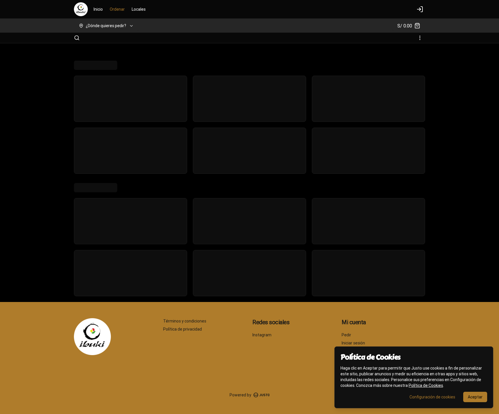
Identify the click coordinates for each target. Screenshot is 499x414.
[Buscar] (77, 38)
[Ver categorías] (420, 38)
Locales (139, 9)
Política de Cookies (426, 385)
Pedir (346, 334)
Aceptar (475, 397)
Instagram (261, 334)
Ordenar (117, 9)
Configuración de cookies (432, 397)
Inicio (98, 9)
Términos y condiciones (184, 321)
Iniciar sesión (353, 343)
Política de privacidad (182, 329)
